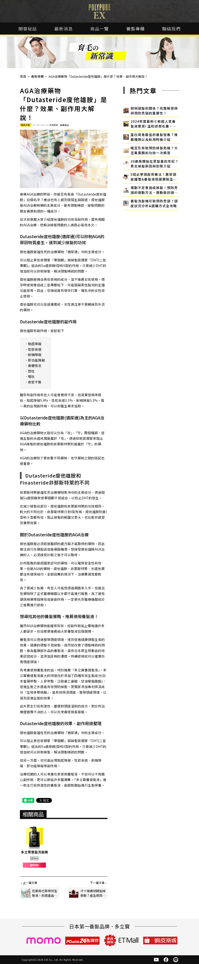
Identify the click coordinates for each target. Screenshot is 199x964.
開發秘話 (27, 28)
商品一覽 (99, 28)
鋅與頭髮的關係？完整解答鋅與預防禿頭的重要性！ (154, 110)
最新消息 (63, 28)
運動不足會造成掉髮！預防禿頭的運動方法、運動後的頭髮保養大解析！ (154, 190)
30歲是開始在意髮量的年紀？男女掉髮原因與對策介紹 (155, 163)
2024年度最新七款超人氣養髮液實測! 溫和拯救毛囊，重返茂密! (153, 124)
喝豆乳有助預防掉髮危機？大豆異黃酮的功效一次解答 (154, 150)
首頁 (23, 76)
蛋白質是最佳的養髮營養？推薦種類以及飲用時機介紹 (154, 137)
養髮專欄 (135, 28)
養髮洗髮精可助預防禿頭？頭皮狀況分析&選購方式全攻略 (154, 203)
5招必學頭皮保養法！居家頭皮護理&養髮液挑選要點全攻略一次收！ (154, 177)
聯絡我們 (171, 28)
